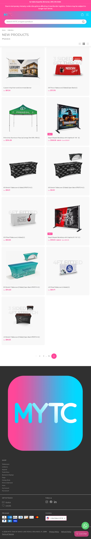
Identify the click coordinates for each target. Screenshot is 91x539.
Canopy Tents (6, 480)
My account (5, 491)
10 (49, 356)
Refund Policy (66, 532)
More (3, 485)
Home (3, 30)
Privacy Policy (54, 532)
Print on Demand (7, 483)
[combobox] (45, 21)
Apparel (4, 469)
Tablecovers (5, 464)
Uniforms (5, 467)
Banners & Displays (8, 475)
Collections (10, 30)
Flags (3, 477)
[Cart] (82, 14)
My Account (5, 488)
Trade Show (5, 472)
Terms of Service (8, 534)
